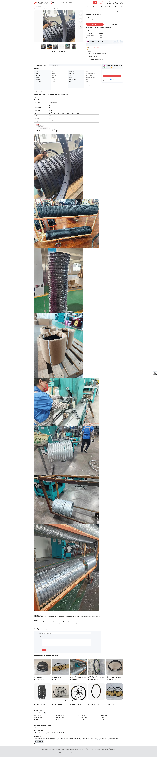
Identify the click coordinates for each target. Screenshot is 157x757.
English (50, 749)
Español (53, 749)
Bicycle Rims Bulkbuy (39, 741)
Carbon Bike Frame (82, 715)
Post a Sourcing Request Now (68, 650)
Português (58, 749)
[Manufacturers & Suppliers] (41, 2)
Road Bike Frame (104, 715)
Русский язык (67, 749)
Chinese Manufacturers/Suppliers (63, 748)
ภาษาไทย (98, 749)
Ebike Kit (102, 717)
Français (62, 749)
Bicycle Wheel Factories (50, 738)
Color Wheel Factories (39, 738)
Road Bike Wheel (62, 732)
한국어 (88, 749)
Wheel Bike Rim (86, 738)
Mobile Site (105, 748)
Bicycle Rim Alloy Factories (75, 738)
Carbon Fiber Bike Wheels (52, 732)
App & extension (108, 6)
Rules (122, 6)
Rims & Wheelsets (81, 719)
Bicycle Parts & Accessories (48, 8)
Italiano (72, 749)
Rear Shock (58, 719)
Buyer (94, 6)
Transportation (40, 8)
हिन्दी (95, 749)
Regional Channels (93, 748)
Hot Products (48, 748)
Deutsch (76, 749)
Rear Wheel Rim (94, 738)
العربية (85, 749)
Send (44, 650)
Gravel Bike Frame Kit (38, 717)
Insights (109, 748)
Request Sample (108, 27)
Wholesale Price (80, 748)
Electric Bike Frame (38, 715)
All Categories (38, 6)
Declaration (91, 752)
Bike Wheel (60, 738)
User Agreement (85, 752)
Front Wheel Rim (103, 738)
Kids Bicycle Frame (60, 717)
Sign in (121, 3)
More (35, 743)
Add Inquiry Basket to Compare (59, 51)
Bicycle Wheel (56, 8)
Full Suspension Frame (82, 717)
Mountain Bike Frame (60, 715)
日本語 (92, 749)
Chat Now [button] (114, 24)
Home (35, 8)
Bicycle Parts (103, 719)
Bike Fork (36, 719)
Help (101, 6)
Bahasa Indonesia (112, 749)
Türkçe (102, 749)
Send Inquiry (95, 24)
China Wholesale (73, 748)
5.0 (107, 67)
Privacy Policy (96, 752)
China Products (54, 748)
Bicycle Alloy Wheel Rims (113, 738)
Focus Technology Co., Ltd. (70, 752)
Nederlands (81, 749)
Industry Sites (86, 748)
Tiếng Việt (106, 749)
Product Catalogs (51, 712)
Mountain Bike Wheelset (39, 732)
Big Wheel (66, 738)
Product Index (99, 748)
